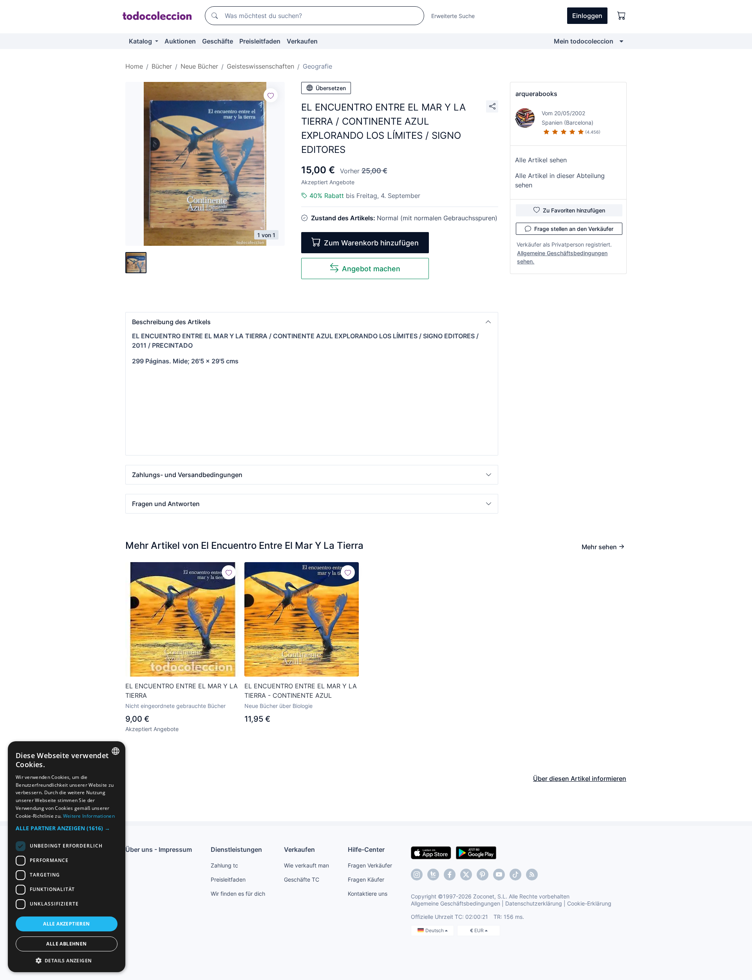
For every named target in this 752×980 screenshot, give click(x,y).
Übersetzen (331, 88)
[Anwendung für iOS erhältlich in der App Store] (431, 852)
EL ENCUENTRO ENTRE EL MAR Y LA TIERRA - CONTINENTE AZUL (300, 690)
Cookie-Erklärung (589, 903)
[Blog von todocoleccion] (532, 874)
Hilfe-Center (366, 849)
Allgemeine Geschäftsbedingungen (455, 903)
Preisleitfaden (259, 41)
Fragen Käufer (366, 879)
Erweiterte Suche (453, 16)
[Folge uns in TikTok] (515, 874)
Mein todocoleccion (583, 41)
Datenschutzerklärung (533, 903)
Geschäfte (217, 41)
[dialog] (66, 856)
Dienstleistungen (236, 849)
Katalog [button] (141, 41)
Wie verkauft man (306, 865)
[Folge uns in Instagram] (417, 874)
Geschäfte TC (301, 879)
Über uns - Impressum (158, 849)
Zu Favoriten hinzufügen (574, 210)
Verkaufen (302, 41)
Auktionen (180, 41)
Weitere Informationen (89, 816)
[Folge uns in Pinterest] (482, 874)
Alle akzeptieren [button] (66, 923)
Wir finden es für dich (238, 893)
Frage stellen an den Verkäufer (573, 228)
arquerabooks (536, 94)
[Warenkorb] (621, 16)
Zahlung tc (224, 865)
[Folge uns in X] (466, 874)
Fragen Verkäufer (370, 865)
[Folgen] (271, 95)
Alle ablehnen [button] (66, 943)
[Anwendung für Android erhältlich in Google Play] (476, 852)
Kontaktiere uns (367, 893)
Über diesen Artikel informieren (579, 778)
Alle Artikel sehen (541, 160)
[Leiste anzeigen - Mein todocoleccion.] (621, 41)
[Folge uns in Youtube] (499, 874)
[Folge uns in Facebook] (450, 874)
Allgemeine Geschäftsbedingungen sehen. (562, 257)
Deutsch (435, 930)
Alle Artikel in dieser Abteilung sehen (560, 180)
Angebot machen (371, 269)
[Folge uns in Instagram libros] (433, 874)
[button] (312, 322)
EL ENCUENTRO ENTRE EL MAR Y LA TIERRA (181, 690)
